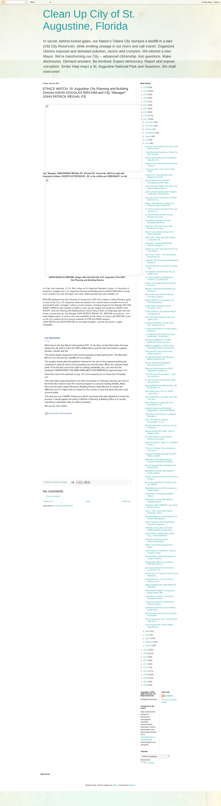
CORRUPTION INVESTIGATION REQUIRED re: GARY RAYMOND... (160, 409)
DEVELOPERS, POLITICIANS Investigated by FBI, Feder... (157, 181)
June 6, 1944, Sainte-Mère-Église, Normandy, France (159, 512)
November (149, 126)
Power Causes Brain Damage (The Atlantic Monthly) (159, 233)
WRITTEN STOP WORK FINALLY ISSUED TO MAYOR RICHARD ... (160, 461)
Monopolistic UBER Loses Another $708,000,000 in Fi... (159, 563)
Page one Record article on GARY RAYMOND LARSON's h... (159, 369)
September (150, 133)
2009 (145, 675)
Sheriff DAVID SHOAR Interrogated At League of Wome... (160, 557)
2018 (145, 116)
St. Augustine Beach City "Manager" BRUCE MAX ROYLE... (159, 358)
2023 (145, 98)
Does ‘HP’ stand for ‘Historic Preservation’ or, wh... (156, 421)
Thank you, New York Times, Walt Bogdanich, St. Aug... (158, 227)
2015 (145, 653)
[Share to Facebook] (85, 482)
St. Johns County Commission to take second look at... (160, 381)
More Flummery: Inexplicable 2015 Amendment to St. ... (159, 404)
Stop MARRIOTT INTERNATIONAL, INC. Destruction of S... (161, 387)
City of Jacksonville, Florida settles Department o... (159, 626)
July (147, 140)
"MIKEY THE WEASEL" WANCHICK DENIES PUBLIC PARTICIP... (159, 204)
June (147, 143)
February (149, 642)
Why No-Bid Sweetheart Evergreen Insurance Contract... (159, 295)
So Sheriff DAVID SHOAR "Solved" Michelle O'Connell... (159, 216)
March (148, 638)
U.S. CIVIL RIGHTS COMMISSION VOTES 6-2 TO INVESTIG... (159, 278)
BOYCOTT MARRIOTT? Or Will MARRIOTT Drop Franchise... (158, 341)
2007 (145, 682)
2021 (145, 105)
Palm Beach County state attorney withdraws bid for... (159, 500)
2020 (145, 109)
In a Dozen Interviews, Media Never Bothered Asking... (159, 603)
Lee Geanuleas (52, 337)
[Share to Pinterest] (88, 482)
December (149, 122)
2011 (145, 667)
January (148, 645)
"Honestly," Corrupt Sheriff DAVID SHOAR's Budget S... (158, 244)
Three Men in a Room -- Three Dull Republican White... (159, 597)
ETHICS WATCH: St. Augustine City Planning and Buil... (159, 301)
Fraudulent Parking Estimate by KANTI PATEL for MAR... (160, 455)
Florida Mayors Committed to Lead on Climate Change (160, 552)
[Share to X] (83, 482)
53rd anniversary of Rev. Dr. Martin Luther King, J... (159, 392)
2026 (145, 87)
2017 (145, 119)
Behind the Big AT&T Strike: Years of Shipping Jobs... (159, 432)
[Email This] (77, 482)
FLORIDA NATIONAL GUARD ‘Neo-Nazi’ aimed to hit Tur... (159, 324)
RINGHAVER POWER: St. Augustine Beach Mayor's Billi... (160, 592)
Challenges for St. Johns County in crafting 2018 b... (159, 580)
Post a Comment (53, 496)
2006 (145, 685)
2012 (145, 664)
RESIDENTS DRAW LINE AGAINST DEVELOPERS (159, 472)
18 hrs (47, 341)
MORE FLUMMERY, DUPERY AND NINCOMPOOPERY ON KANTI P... (160, 347)
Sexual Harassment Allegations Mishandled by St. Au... (158, 364)
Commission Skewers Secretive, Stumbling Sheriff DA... (158, 221)
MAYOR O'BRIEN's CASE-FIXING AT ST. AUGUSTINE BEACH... (161, 518)
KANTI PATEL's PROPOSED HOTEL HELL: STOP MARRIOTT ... (160, 535)
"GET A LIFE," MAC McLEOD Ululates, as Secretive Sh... (160, 238)
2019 (145, 112)
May (147, 631)
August (148, 136)
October (148, 129)
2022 (145, 102)
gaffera (115, 785)
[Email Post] (72, 482)
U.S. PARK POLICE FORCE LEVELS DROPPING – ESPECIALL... (160, 335)
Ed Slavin (169, 696)
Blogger (132, 785)
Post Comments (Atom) (63, 506)
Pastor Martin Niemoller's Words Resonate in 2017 (158, 307)
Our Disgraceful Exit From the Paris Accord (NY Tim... (159, 569)
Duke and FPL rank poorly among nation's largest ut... (159, 352)
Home (87, 501)
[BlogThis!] (80, 482)
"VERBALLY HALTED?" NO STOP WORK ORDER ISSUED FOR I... (159, 529)
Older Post (126, 501)
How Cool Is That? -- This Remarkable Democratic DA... (160, 256)
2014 (145, 657)
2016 (145, 650)
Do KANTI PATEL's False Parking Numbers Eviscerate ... (158, 438)
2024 (145, 94)
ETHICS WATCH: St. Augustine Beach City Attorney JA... (160, 312)
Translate (150, 763)
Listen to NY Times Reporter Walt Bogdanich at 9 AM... (158, 176)
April (147, 635)
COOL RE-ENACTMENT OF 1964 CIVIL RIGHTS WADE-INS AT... (161, 187)
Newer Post (48, 501)
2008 (145, 678)
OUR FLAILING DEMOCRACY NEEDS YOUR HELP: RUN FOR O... (161, 193)
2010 (145, 671)
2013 (145, 660)
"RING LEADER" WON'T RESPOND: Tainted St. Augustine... (160, 523)
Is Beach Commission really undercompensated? (156, 540)
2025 (145, 91)
